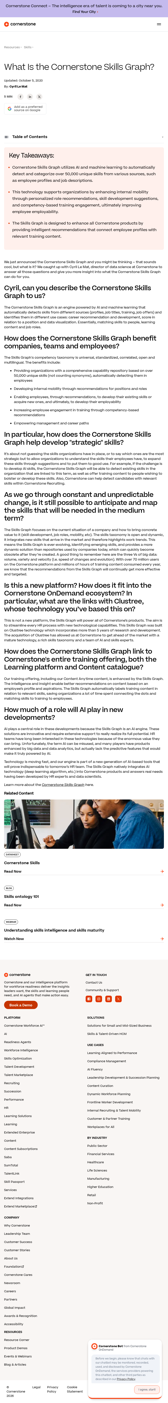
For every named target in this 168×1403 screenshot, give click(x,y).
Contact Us (94, 982)
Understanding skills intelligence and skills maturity (47, 918)
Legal (36, 1387)
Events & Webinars (18, 1356)
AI (5, 1034)
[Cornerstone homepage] (43, 975)
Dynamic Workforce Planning (109, 1094)
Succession (12, 1091)
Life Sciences (97, 1170)
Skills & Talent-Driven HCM (107, 1034)
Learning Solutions (18, 1116)
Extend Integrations (19, 1198)
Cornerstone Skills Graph (63, 784)
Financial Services (100, 1154)
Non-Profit (95, 1203)
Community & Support (102, 990)
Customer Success (18, 1242)
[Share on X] (39, 97)
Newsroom (12, 1283)
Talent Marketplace (18, 1075)
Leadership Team (17, 1234)
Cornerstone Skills (19, 798)
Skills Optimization (18, 1058)
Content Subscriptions (21, 1149)
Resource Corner (16, 1340)
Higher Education (100, 1187)
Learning (10, 1124)
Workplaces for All (100, 1127)
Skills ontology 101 (19, 884)
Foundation (12, 1267)
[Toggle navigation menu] (157, 24)
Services (10, 1190)
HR (6, 1108)
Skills (28, 47)
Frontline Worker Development (110, 1102)
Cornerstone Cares (18, 1275)
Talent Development (19, 1067)
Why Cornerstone (17, 1225)
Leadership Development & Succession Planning (123, 1078)
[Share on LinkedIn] (30, 97)
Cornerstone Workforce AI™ (24, 1026)
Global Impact (14, 1308)
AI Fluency (95, 1069)
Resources (12, 47)
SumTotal (11, 1165)
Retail (91, 1195)
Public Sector (97, 1146)
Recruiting (12, 1083)
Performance (14, 1100)
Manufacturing (98, 1179)
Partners (10, 1299)
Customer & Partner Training (108, 1119)
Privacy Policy (52, 1389)
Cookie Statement (75, 1389)
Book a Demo (20, 1005)
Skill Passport (14, 1182)
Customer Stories (17, 1250)
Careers (10, 1291)
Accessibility (13, 1324)
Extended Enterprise (19, 1132)
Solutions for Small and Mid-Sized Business (119, 1026)
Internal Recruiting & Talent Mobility (114, 1110)
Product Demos (15, 1348)
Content (10, 1141)
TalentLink (11, 1173)
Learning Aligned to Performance (112, 1053)
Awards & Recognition (20, 1316)
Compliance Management (106, 1061)
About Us (11, 1258)
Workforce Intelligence (21, 1050)
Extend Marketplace (19, 1206)
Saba (8, 1157)
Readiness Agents (17, 1042)
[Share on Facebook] (20, 97)
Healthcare (95, 1162)
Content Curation (100, 1086)
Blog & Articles (15, 1365)
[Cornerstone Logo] (20, 24)
